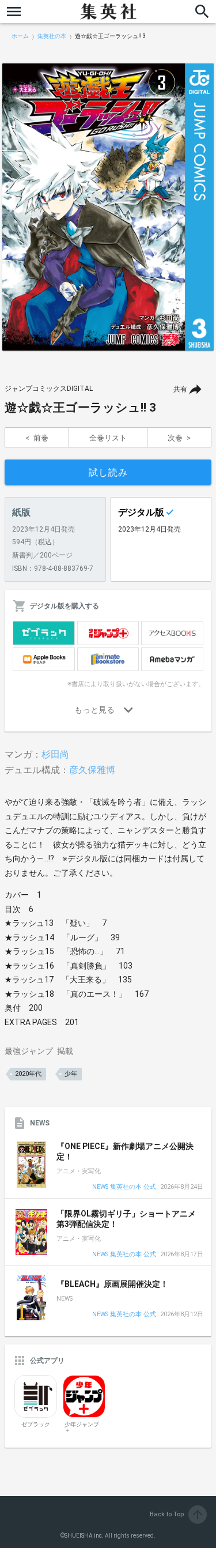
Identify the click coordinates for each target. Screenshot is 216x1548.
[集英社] (108, 11)
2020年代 (28, 1074)
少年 (71, 1074)
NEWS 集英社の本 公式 (124, 1187)
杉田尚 (55, 754)
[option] (108, 207)
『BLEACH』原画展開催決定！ (112, 1284)
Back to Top (177, 1514)
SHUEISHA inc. (84, 1535)
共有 (180, 389)
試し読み (108, 472)
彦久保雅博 (92, 769)
